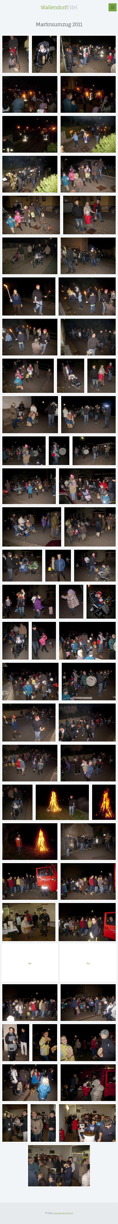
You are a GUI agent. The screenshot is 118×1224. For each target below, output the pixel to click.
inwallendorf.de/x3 (63, 1213)
